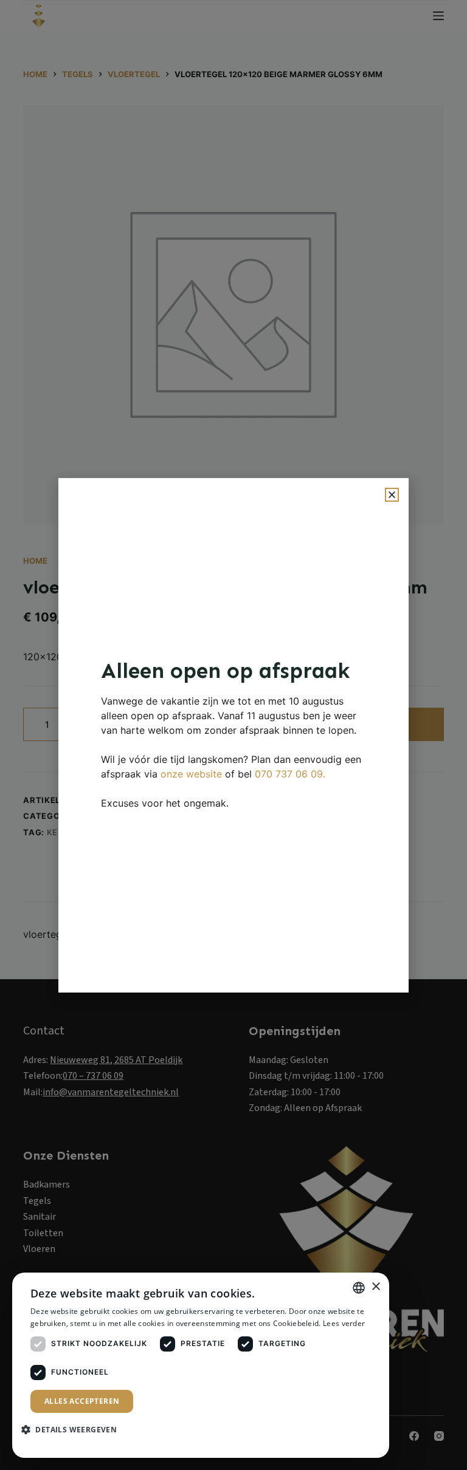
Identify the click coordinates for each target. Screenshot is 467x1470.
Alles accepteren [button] (81, 1401)
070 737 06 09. (290, 774)
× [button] (375, 1286)
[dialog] (200, 1365)
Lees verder (344, 1323)
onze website (191, 774)
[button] (391, 494)
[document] (233, 735)
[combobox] (359, 1288)
